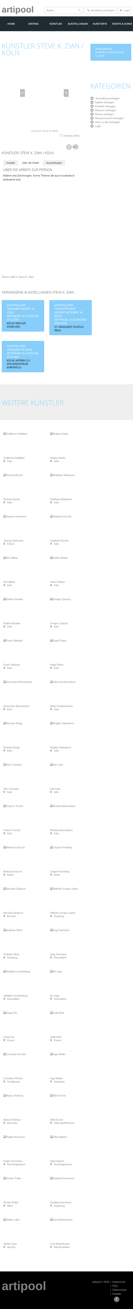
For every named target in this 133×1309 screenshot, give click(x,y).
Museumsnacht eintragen (109, 118)
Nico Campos (11, 788)
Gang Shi (8, 1036)
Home (11, 23)
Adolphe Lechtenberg (15, 995)
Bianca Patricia (11, 1119)
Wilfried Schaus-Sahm (63, 912)
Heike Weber (57, 581)
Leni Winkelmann (60, 1243)
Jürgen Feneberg (59, 871)
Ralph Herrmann (12, 1161)
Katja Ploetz (57, 664)
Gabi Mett (55, 1036)
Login (124, 10)
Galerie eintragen (104, 102)
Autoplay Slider (71, 135)
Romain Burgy (11, 747)
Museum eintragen (105, 110)
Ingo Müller (56, 1078)
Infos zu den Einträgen (107, 122)
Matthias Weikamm (61, 499)
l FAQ (114, 1285)
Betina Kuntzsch (12, 871)
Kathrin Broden (11, 623)
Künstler (56, 23)
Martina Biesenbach (61, 830)
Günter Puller (10, 1202)
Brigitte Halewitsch (60, 747)
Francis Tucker (11, 830)
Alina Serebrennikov (61, 706)
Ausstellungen (78, 23)
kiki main (55, 788)
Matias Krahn (57, 457)
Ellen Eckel (56, 1119)
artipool (18, 9)
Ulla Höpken (57, 1161)
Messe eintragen (104, 114)
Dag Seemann (58, 954)
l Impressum (117, 1281)
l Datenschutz (118, 1289)
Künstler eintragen (104, 106)
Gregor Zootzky (59, 623)
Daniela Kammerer (61, 1202)
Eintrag (33, 23)
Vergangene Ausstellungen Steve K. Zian (109, 52)
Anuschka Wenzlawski (16, 706)
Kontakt (10, 162)
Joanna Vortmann (13, 540)
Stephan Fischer (59, 540)
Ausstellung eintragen (102, 10)
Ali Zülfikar (9, 581)
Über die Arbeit (30, 162)
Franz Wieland (11, 664)
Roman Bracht (11, 499)
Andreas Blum (11, 954)
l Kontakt (115, 1293)
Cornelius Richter (13, 1078)
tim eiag (54, 995)
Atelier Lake (10, 1243)
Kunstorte (100, 23)
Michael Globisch (13, 912)
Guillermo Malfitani (13, 457)
